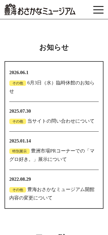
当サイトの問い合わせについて (60, 121)
